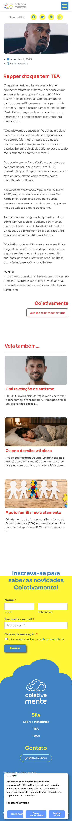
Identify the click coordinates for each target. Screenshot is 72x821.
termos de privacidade (46, 639)
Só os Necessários (36, 814)
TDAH (36, 735)
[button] (64, 6)
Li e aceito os (36, 639)
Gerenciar (17, 814)
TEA (36, 728)
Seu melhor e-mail (19, 619)
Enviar (15, 648)
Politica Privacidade (17, 802)
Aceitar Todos (57, 814)
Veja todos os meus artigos (47, 312)
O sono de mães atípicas (29, 451)
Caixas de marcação (21, 634)
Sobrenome (45, 612)
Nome (10, 600)
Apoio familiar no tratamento (33, 512)
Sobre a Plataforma (36, 721)
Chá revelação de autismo (30, 389)
